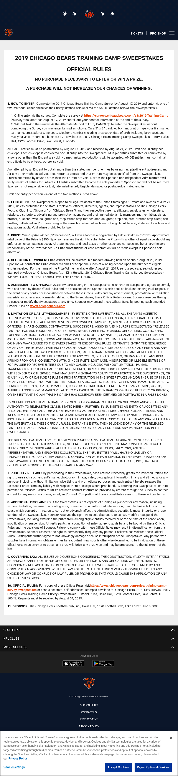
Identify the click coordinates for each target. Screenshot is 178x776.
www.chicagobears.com (47, 306)
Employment (89, 719)
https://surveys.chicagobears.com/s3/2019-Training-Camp (126, 115)
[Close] (171, 738)
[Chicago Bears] (89, 683)
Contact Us (89, 712)
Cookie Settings (14, 767)
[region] (89, 753)
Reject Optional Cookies (153, 767)
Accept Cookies (118, 767)
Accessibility (89, 705)
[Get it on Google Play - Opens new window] (103, 665)
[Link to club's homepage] (8, 31)
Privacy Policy (89, 726)
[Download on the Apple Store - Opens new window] (73, 664)
